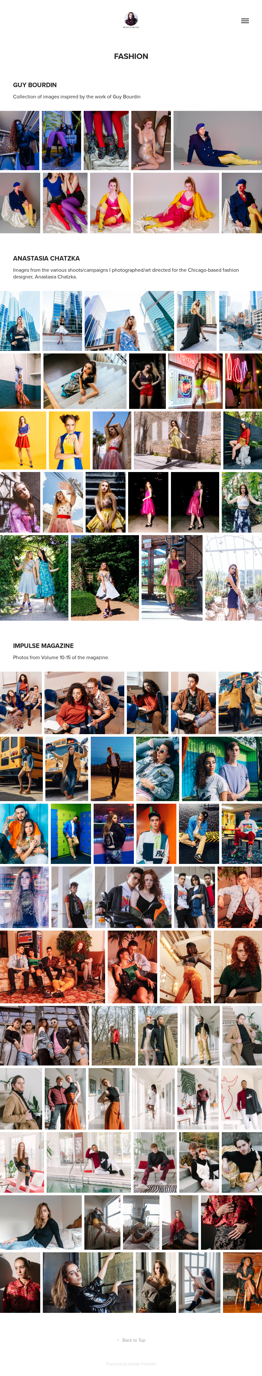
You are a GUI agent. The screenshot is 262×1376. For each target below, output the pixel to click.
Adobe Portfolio (142, 1364)
